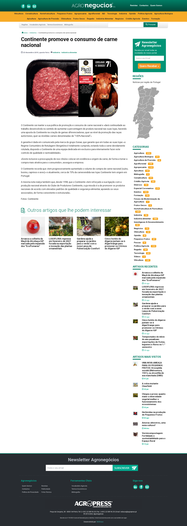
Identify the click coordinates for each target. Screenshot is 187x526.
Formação (155, 19)
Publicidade (45, 489)
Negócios (119, 19)
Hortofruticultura (47, 14)
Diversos (138, 185)
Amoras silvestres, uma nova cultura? (154, 424)
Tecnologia (112, 14)
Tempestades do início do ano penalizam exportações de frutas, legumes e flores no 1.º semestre (153, 341)
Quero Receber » (149, 66)
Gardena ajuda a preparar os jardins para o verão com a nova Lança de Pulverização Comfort (88, 243)
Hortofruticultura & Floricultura (148, 209)
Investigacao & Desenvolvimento (149, 222)
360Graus (100, 522)
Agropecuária (80, 14)
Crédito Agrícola (133, 19)
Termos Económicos (55, 25)
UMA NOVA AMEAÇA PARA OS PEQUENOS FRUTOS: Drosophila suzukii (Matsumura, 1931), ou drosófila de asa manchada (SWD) (153, 369)
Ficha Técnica (46, 492)
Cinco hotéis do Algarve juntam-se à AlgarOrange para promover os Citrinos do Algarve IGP (116, 243)
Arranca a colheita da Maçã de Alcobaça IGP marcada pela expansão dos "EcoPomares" (33, 242)
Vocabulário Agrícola (37, 25)
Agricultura (139, 153)
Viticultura (18, 14)
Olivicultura (66, 19)
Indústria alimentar (69, 52)
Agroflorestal (94, 14)
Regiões (25, 25)
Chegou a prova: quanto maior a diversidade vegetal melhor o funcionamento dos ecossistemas (154, 399)
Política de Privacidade (30, 492)
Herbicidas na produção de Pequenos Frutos (154, 413)
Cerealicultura (31, 14)
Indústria (123, 14)
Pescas (137, 242)
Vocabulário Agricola (79, 486)
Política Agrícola (145, 14)
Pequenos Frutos (64, 14)
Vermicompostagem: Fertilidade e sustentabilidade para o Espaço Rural (153, 437)
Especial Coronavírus (144, 188)
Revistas (134, 5)
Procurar (152, 24)
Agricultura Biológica (163, 14)
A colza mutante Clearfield (150, 384)
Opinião (132, 14)
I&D (103, 14)
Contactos (143, 5)
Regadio (90, 19)
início (25, 33)
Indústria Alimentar (104, 19)
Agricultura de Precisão (48, 19)
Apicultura (31, 19)
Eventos (145, 19)
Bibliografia (68, 25)
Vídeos (137, 256)
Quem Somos (156, 5)
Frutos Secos (79, 19)
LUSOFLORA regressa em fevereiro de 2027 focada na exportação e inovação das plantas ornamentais (60, 243)
